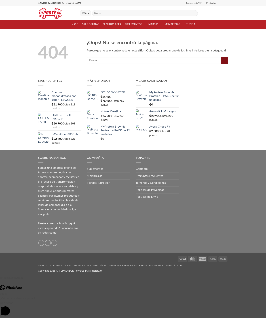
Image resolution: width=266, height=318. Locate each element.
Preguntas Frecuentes (149, 175)
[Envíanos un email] (54, 243)
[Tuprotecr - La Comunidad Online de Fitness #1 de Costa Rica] (56, 13)
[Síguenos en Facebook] (219, 3)
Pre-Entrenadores (151, 265)
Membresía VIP (194, 3)
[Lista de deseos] (208, 13)
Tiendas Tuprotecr (98, 182)
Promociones (82, 265)
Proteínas (99, 265)
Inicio (75, 24)
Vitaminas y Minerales (123, 265)
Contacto (211, 3)
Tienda (190, 24)
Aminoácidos (174, 265)
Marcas (153, 24)
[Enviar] (194, 13)
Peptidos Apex (112, 24)
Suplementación (60, 265)
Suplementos (133, 24)
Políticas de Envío (147, 196)
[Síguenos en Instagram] (223, 3)
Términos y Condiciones (151, 182)
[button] (217, 13)
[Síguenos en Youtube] (226, 3)
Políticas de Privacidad (150, 189)
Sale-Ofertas (90, 24)
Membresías (172, 24)
